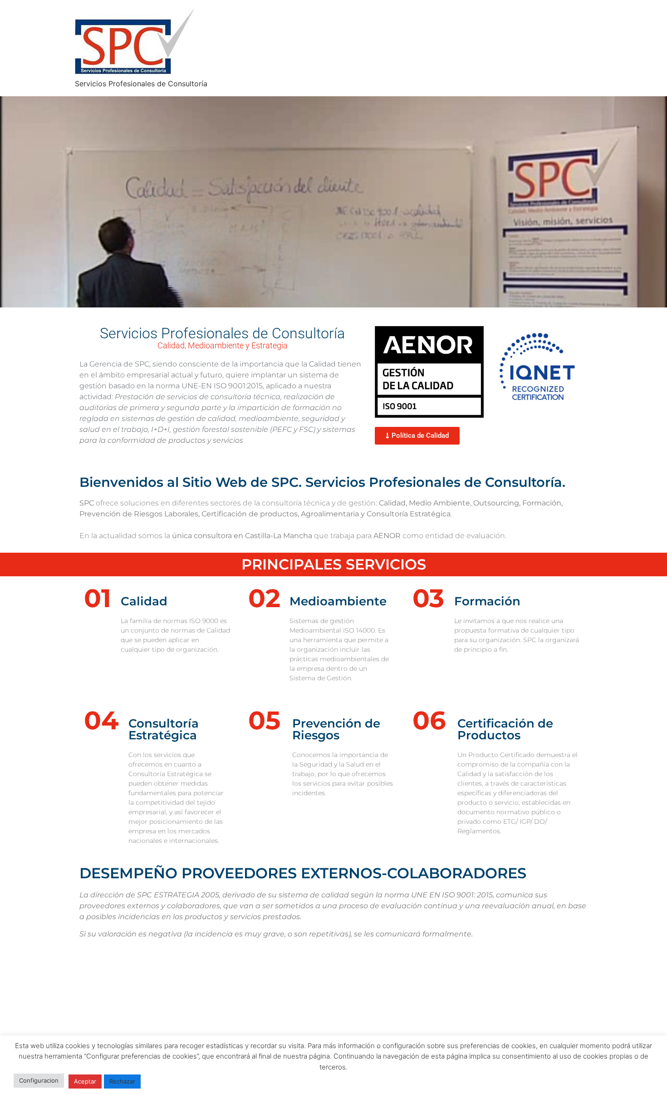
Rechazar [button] (122, 1081)
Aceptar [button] (85, 1081)
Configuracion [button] (39, 1080)
